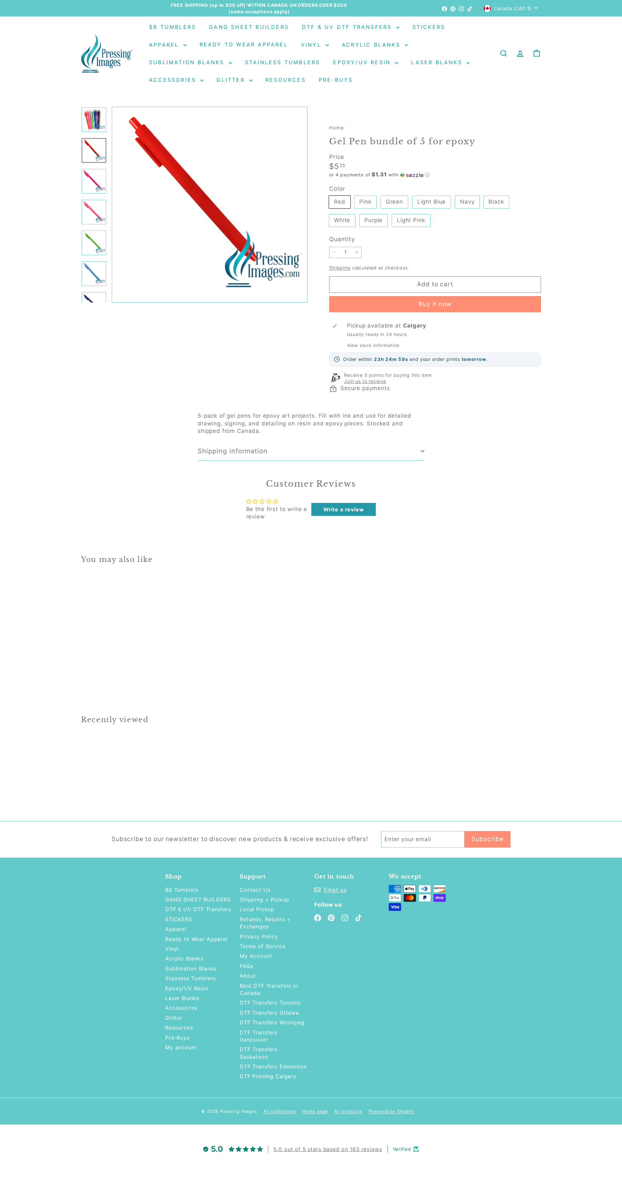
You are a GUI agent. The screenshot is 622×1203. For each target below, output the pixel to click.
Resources (285, 80)
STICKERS (428, 27)
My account (181, 1047)
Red (339, 201)
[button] (435, 175)
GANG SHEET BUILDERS (249, 27)
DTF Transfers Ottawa (269, 1012)
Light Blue (431, 201)
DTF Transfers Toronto (270, 1002)
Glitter (232, 80)
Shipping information (233, 451)
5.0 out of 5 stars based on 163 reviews (327, 1149)
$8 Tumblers (172, 27)
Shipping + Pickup (264, 899)
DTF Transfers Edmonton (273, 1066)
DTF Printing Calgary (268, 1076)
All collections (280, 1111)
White (342, 220)
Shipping (340, 267)
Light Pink (411, 220)
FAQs (246, 966)
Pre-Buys (336, 80)
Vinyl (312, 45)
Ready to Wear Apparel (244, 45)
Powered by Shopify (391, 1111)
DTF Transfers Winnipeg (272, 1022)
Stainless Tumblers (282, 62)
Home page (315, 1111)
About (248, 975)
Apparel (165, 45)
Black (496, 201)
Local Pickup (257, 909)
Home (337, 127)
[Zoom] (209, 204)
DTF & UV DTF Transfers (348, 27)
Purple (373, 220)
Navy (467, 201)
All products (348, 1111)
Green (394, 201)
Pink (365, 201)
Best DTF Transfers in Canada (269, 989)
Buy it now (435, 304)
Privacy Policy (259, 936)
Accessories (174, 80)
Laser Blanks (438, 62)
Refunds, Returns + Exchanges (265, 923)
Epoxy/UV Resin (363, 62)
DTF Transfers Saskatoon (259, 1053)
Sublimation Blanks (188, 62)
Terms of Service (263, 946)
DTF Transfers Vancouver (259, 1036)
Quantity (342, 239)
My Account (256, 956)
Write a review (343, 509)
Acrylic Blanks (372, 45)
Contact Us (255, 890)
